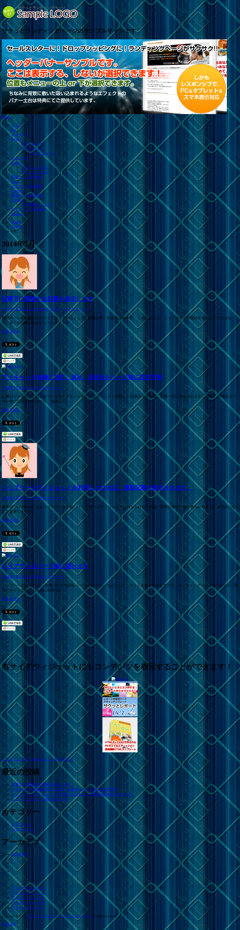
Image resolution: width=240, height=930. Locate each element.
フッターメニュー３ (28, 898)
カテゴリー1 (52, 309)
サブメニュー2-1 (34, 167)
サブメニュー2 (33, 148)
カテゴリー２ (75, 309)
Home (15, 222)
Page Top (9, 924)
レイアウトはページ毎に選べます (45, 566)
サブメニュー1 (33, 143)
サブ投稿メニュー (36, 204)
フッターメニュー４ (28, 903)
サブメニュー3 (42, 153)
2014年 (16, 226)
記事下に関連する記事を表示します (48, 299)
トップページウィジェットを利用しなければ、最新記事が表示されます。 (97, 487)
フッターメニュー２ (28, 893)
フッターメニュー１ (28, 888)
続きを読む (11, 331)
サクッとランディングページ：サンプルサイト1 (59, 916)
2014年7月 (19, 854)
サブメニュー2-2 (34, 172)
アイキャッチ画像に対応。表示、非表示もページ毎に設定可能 (82, 377)
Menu (6, 117)
